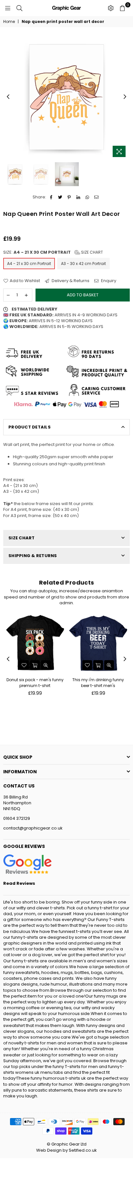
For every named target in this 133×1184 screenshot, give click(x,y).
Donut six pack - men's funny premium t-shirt (35, 682)
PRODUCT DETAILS (29, 427)
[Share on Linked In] (78, 197)
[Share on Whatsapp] (87, 197)
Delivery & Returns (70, 281)
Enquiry (108, 281)
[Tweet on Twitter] (60, 197)
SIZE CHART (21, 538)
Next (125, 97)
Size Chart (91, 252)
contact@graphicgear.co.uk (33, 828)
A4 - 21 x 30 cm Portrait (29, 263)
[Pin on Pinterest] (69, 197)
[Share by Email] (96, 197)
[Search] (19, 8)
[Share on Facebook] (51, 197)
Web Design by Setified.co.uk (66, 1150)
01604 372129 (16, 818)
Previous (8, 97)
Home (9, 21)
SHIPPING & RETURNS (32, 556)
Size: (53, 252)
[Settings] (111, 8)
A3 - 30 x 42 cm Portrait (83, 263)
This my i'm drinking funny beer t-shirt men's (98, 682)
